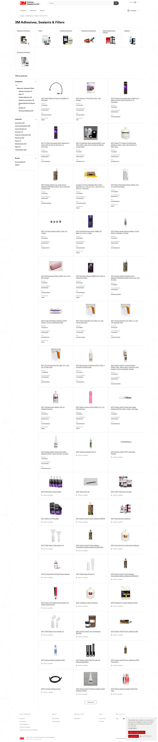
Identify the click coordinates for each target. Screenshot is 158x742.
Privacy (31, 737)
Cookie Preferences (49, 737)
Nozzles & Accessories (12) (26, 100)
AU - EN (132, 2)
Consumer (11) (19, 132)
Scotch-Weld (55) (20, 162)
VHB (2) (17, 165)
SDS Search (77, 718)
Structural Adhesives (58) (26, 111)
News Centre (55, 718)
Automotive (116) (20, 123)
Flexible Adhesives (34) (25, 97)
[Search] (116, 3)
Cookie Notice (132, 728)
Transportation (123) (21, 150)
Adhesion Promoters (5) (25, 91)
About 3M (22, 718)
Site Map (101, 721)
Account (133, 10)
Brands (42, 10)
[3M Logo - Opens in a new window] (30, 3)
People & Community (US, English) (28, 730)
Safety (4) (18, 147)
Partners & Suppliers (25, 727)
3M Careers (23, 721)
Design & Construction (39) (23, 135)
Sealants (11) (22, 108)
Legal (27, 737)
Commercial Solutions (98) (22, 126)
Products (23, 10)
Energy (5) (18, 141)
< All (16, 85)
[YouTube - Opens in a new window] (123, 718)
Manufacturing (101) (20, 144)
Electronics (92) (19, 138)
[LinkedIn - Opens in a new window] (117, 718)
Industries (33, 10)
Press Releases (56, 721)
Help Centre (102, 718)
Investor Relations (24, 724)
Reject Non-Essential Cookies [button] (137, 732)
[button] (146, 736)
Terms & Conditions (39, 737)
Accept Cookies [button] (133, 736)
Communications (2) (21, 129)
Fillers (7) (21, 94)
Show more (91, 702)
